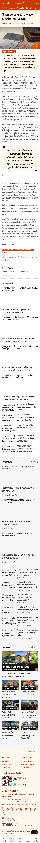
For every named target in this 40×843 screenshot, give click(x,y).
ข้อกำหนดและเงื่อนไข (26, 757)
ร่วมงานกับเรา (6, 768)
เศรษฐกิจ (4, 23)
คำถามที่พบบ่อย (6, 761)
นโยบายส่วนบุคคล (7, 764)
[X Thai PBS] (8, 809)
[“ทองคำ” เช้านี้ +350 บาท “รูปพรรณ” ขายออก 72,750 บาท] (20, 475)
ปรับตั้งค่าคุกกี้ (25, 768)
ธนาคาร (13, 271)
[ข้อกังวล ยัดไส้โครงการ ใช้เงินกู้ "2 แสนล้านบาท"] (10, 705)
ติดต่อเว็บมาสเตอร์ (26, 761)
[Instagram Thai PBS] (12, 809)
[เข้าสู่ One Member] (37, 3)
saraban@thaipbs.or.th (28, 804)
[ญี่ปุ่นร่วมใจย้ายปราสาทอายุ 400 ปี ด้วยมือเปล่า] (29, 725)
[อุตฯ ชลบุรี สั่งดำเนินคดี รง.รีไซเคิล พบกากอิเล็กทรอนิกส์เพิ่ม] (29, 705)
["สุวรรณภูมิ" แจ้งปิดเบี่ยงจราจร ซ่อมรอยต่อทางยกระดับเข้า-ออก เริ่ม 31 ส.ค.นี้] (9, 449)
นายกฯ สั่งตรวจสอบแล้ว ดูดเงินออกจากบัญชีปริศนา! (18, 251)
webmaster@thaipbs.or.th (18, 802)
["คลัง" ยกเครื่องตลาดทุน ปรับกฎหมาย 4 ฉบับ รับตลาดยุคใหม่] (9, 633)
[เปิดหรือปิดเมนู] (33, 3)
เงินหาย (5, 275)
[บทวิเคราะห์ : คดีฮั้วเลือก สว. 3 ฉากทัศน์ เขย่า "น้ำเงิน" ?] (10, 685)
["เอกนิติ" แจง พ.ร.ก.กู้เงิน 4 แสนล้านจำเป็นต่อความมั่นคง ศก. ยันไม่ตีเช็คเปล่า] (20, 384)
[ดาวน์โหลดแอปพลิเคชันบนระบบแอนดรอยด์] (20, 784)
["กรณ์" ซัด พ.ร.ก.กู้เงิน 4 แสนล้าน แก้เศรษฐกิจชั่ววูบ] (9, 428)
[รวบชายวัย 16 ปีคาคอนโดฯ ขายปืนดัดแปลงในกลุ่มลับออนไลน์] (9, 408)
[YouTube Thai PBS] (26, 809)
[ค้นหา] (8, 3)
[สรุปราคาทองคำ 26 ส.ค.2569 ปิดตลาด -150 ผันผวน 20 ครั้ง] (20, 509)
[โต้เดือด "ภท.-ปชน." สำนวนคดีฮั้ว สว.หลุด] (29, 685)
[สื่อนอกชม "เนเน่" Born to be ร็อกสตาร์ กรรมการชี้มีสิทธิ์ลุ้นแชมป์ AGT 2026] (20, 355)
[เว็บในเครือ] (2, 3)
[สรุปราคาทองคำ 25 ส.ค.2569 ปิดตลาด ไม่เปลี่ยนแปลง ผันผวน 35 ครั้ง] (9, 621)
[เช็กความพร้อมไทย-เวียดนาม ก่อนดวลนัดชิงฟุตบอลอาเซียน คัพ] (9, 418)
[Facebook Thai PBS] (3, 809)
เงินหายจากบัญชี (24, 271)
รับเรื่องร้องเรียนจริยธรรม (28, 764)
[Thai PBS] (20, 3)
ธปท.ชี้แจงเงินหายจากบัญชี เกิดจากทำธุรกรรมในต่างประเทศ (19, 259)
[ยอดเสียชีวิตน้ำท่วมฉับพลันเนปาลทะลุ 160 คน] (10, 725)
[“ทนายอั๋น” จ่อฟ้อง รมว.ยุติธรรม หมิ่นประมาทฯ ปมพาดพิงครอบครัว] (20, 297)
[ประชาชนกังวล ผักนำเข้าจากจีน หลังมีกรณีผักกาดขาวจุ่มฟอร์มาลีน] (20, 661)
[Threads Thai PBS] (17, 809)
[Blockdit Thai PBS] (34, 809)
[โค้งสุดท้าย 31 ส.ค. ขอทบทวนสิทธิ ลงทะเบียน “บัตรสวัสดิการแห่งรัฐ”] (9, 598)
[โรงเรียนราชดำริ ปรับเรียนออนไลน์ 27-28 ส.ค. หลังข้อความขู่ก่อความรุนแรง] (20, 326)
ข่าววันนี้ (5, 271)
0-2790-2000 (9, 799)
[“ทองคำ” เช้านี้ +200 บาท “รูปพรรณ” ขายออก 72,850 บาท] (9, 610)
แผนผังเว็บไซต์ (6, 757)
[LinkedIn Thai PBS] (3, 813)
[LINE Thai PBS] (21, 809)
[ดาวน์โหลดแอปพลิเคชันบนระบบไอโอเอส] (20, 778)
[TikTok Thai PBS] (30, 809)
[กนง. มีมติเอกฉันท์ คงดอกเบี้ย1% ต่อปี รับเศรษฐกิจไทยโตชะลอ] (20, 542)
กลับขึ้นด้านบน (31, 751)
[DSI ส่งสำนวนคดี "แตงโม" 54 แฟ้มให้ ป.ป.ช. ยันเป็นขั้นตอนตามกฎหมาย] (9, 439)
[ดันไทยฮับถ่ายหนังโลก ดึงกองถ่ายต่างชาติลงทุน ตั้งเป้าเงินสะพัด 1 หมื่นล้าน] (9, 573)
